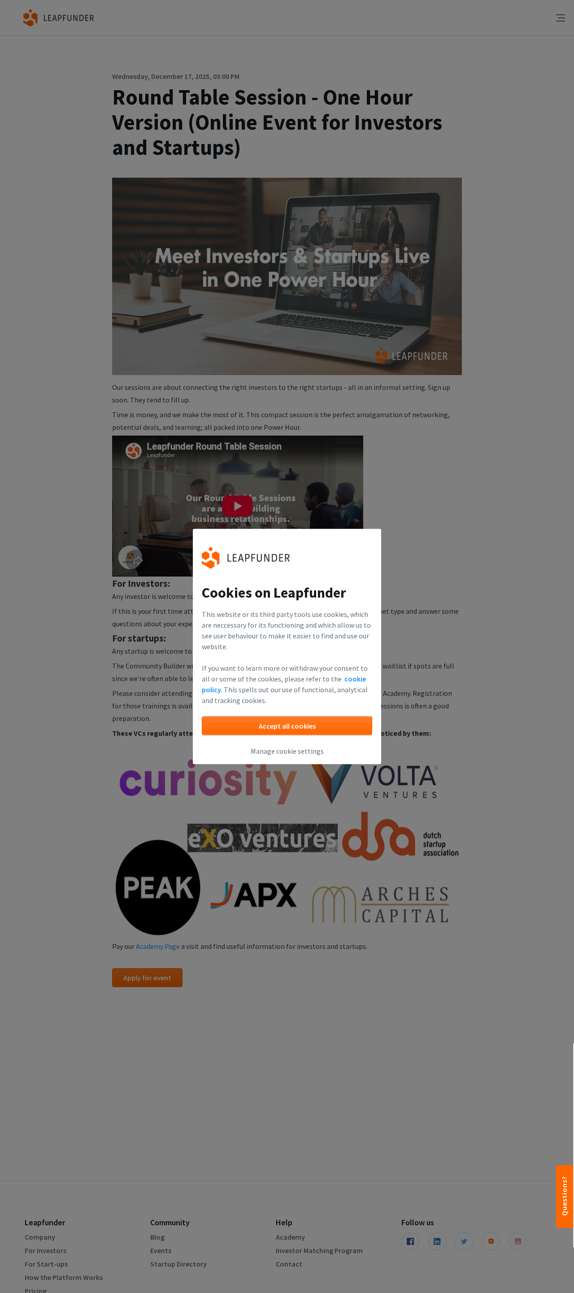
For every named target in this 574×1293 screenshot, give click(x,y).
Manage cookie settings (287, 751)
